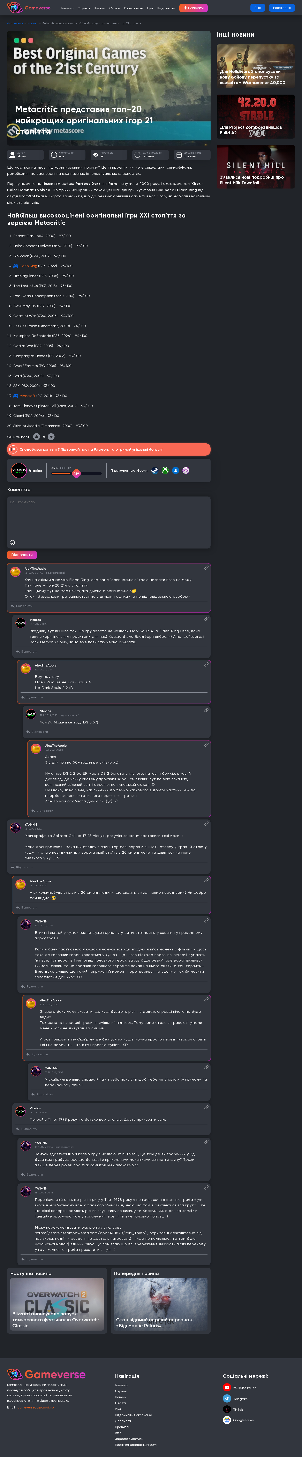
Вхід (258, 8)
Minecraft (27, 395)
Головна (67, 8)
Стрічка (84, 8)
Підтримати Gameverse (133, 1415)
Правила (122, 1427)
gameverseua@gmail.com (36, 1407)
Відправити (22, 555)
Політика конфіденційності (136, 1445)
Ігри (150, 8)
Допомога (123, 1421)
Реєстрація (282, 8)
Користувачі (133, 8)
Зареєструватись (129, 1439)
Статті (114, 8)
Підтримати (166, 8)
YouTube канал (244, 1388)
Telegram (240, 1399)
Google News (243, 1420)
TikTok (238, 1410)
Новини (99, 8)
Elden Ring (28, 266)
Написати (193, 8)
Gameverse (15, 23)
